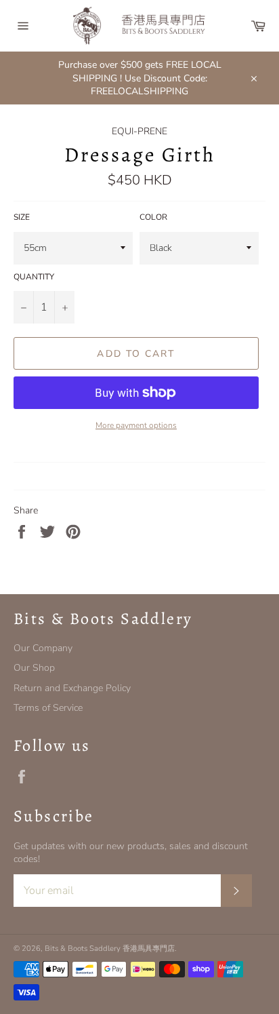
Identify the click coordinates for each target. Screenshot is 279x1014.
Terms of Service (48, 707)
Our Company (43, 648)
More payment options (136, 425)
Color (153, 217)
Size (22, 217)
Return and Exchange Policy (72, 688)
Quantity (34, 276)
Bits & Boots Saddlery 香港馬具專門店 (110, 948)
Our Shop (34, 667)
